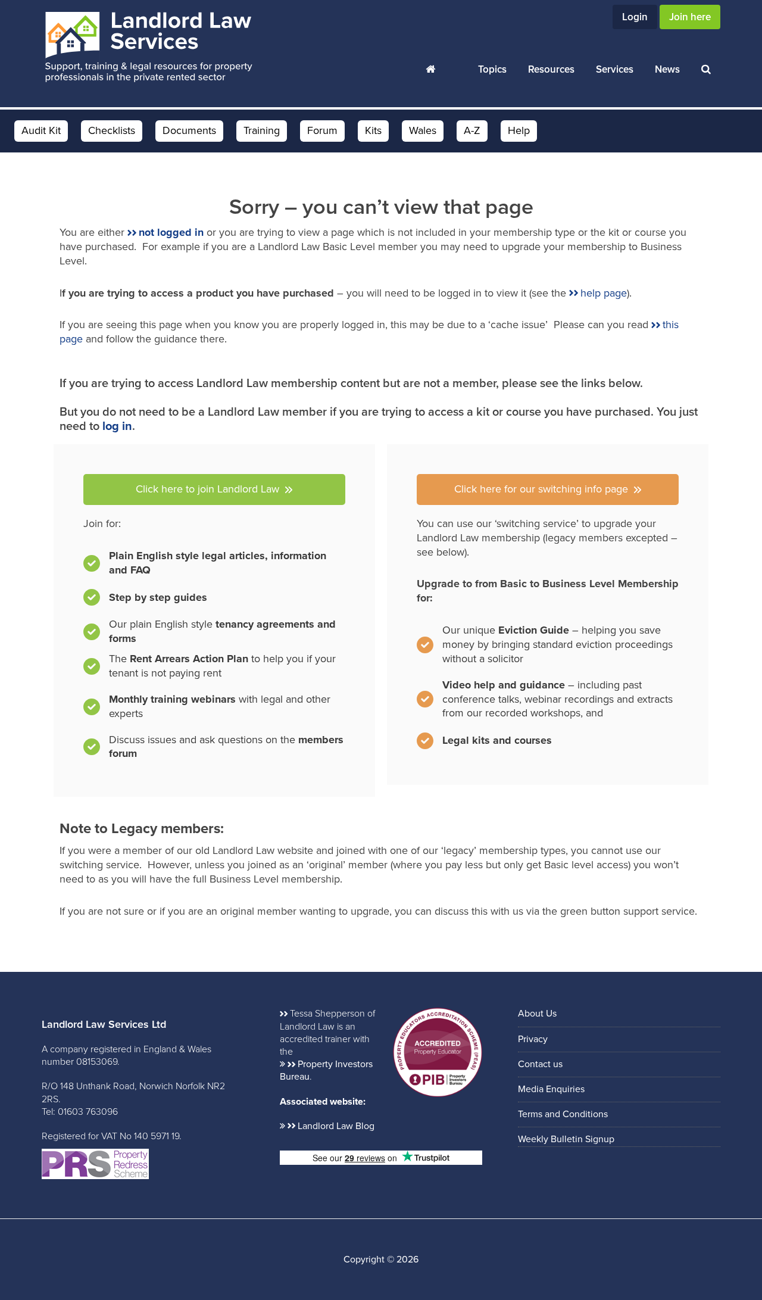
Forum (322, 130)
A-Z (472, 130)
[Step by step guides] (145, 600)
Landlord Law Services (149, 47)
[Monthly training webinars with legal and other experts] (214, 710)
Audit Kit (41, 130)
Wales (422, 130)
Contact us (540, 1064)
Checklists (111, 130)
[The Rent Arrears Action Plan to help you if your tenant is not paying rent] (214, 669)
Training (261, 130)
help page (603, 293)
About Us (537, 1014)
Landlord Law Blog (336, 1126)
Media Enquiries (551, 1089)
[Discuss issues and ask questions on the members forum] (214, 747)
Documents (189, 130)
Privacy (533, 1039)
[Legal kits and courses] (484, 740)
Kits (373, 130)
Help (519, 130)
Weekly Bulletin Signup (566, 1139)
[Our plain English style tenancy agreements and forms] (214, 632)
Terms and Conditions (563, 1114)
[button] (214, 489)
